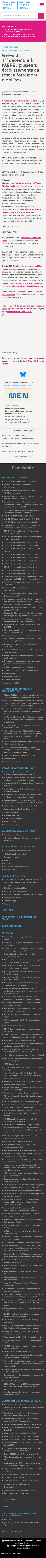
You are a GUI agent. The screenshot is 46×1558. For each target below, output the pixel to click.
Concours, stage (10, 901)
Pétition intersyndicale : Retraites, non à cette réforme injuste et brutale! (21, 1215)
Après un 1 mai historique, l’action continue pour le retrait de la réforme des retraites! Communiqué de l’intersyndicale (24, 1363)
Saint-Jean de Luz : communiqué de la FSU (20, 1040)
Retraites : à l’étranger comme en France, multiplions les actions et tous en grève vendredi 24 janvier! (24, 1186)
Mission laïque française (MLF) (15, 854)
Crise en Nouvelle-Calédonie (14, 1381)
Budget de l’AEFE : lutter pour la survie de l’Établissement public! (19, 491)
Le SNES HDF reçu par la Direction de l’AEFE (20, 522)
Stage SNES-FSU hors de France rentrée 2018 (21, 1454)
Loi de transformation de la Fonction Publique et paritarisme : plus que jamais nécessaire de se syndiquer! (22, 882)
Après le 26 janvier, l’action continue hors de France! (24, 1055)
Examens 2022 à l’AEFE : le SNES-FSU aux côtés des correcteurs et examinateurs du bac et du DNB (23, 1295)
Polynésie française (11, 815)
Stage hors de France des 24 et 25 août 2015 (20, 1433)
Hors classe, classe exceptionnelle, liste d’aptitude (23, 894)
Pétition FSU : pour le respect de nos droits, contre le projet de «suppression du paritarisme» (24, 1106)
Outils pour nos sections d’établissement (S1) (21, 1481)
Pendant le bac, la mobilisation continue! (19, 1352)
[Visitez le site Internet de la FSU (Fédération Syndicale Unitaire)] (23, 1546)
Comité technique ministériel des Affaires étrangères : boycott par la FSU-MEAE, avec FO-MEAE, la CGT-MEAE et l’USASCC (22, 750)
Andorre (7, 863)
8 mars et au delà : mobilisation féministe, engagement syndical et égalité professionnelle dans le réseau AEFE (24, 1407)
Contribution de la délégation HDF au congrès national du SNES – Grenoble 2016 (21, 1420)
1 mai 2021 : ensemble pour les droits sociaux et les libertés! (24, 938)
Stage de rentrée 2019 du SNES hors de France (21, 1436)
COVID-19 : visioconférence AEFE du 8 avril (20, 561)
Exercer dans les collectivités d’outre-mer (19, 809)
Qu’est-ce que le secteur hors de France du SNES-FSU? (22, 1524)
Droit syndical (9, 1487)
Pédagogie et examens (12, 676)
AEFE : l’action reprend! (13, 1064)
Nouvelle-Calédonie (11, 812)
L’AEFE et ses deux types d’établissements (20, 667)
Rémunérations (10, 673)
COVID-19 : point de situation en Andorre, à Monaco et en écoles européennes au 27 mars (24, 1160)
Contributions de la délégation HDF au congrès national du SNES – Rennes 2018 (22, 1449)
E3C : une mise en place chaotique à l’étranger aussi (23, 1190)
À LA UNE (7, 1519)
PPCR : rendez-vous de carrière (15, 891)
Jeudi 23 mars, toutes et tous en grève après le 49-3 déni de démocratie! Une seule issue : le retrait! (23, 1326)
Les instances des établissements (16, 1484)
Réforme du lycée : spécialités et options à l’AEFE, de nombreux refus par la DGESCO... (24, 1045)
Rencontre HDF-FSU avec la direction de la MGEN (23, 1150)
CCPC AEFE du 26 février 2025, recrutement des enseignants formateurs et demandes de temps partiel (22, 1386)
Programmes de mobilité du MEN (16, 866)
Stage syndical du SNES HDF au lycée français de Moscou (20, 444)
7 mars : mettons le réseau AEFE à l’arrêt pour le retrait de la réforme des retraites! (22, 967)
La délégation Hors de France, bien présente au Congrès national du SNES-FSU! (22, 1464)
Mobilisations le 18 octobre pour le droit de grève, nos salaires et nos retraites (23, 1082)
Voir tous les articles (23, 457)
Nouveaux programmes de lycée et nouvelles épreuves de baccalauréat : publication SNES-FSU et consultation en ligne (23, 1167)
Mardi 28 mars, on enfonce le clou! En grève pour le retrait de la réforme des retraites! (23, 1356)
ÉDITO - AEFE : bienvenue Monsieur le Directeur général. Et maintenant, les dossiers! (22, 662)
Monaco (7, 860)
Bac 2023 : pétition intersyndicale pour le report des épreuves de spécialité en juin (23, 1315)
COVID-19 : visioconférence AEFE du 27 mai (20, 542)
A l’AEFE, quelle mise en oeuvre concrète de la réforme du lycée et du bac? (21, 1120)
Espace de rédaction (25, 1548)
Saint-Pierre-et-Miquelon (13, 818)
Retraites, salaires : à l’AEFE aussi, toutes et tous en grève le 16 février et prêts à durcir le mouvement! (23, 1255)
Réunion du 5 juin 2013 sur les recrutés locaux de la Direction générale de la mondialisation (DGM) (23, 696)
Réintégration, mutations (13, 898)
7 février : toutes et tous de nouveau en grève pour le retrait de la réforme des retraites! (23, 961)
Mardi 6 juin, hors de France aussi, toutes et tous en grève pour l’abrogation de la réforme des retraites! (23, 1036)
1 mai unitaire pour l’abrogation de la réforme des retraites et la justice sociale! (23, 949)
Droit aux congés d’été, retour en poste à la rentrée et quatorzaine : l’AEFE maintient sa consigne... (23, 577)
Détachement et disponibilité (15, 888)
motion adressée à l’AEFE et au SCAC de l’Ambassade (21, 211)
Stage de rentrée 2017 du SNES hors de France (21, 1439)
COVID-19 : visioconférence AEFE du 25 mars (21, 554)
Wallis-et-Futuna (10, 822)
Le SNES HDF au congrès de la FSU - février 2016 (22, 1424)
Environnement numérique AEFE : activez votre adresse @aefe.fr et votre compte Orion (22, 620)
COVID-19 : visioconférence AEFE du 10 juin (21, 570)
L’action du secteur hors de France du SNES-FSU (22, 1474)
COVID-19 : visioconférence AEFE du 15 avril (21, 564)
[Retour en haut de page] (40, 1552)
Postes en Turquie (10, 870)
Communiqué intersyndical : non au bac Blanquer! (23, 1242)
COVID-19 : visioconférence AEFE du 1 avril (21, 558)
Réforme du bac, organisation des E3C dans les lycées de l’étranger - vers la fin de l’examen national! (22, 1113)
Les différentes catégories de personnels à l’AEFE (23, 670)
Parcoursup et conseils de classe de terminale (21, 1093)
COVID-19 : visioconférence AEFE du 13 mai (20, 567)
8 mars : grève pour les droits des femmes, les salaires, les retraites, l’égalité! (21, 984)
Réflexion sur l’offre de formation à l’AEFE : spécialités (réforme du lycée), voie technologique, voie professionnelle (23, 991)
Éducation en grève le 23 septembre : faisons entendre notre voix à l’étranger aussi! (21, 1050)
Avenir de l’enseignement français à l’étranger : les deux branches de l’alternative (23, 497)
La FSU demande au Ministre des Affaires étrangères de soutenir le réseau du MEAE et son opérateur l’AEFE (24, 711)
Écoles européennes (11, 857)
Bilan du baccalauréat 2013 (14, 1026)
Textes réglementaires (12, 680)
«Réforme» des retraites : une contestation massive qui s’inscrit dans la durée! (23, 1174)
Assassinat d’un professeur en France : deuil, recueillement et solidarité (21, 1137)
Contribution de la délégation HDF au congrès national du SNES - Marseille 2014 (21, 1414)
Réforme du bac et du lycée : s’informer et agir (21, 1102)
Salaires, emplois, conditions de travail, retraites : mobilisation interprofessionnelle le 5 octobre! (22, 998)
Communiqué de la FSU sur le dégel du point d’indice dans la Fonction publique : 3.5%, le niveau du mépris (24, 1302)
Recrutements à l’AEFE (12, 835)
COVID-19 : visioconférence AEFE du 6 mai (20, 482)
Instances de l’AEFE (11, 683)
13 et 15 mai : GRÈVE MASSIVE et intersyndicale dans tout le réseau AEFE (18, 437)
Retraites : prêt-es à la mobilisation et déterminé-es (23, 1337)
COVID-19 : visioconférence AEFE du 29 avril (21, 546)
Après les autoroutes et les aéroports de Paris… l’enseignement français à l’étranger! (21, 511)
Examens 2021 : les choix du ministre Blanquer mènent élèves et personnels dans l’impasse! (21, 1209)
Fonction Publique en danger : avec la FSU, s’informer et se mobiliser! (20, 1145)
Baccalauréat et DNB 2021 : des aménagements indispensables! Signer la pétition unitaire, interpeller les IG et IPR (21, 1202)
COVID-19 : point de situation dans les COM (21, 806)
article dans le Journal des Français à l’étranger (23, 286)
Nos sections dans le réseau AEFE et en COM (21, 1490)
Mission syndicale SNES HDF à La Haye (17, 451)
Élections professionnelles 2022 (16, 1493)
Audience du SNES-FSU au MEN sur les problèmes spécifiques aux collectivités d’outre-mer (22, 778)
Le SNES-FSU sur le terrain (14, 1478)
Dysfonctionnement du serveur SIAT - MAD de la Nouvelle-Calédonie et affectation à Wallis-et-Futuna (24, 801)
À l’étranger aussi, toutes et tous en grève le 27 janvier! (20, 1272)
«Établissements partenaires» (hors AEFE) (20, 851)
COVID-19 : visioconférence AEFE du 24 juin (20, 573)
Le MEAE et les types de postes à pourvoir (20, 755)
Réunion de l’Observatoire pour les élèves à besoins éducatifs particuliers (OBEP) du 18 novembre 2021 (23, 614)
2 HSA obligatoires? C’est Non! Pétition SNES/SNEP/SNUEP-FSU (19, 955)
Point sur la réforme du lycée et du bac (18, 1141)
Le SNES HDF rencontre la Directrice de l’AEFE (21, 519)
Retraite (7, 904)
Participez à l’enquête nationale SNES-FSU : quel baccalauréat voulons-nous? (22, 1009)
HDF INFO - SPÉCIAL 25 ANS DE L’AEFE (19, 516)
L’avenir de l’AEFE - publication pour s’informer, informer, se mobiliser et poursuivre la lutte (22, 526)
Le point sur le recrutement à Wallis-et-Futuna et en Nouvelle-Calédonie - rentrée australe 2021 (23, 773)
